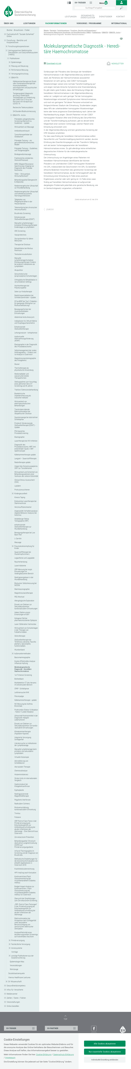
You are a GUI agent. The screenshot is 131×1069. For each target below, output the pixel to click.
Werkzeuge (14, 969)
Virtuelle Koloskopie (21, 757)
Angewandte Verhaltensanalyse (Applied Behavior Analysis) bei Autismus (25, 513)
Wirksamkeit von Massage (24, 127)
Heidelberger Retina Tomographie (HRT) (21, 520)
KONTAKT (120, 16)
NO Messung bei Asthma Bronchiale (23, 705)
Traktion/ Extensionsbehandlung (26, 390)
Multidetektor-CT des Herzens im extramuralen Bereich (25, 684)
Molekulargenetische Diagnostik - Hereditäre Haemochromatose (22, 669)
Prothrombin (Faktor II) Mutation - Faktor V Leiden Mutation (26, 711)
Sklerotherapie (19, 636)
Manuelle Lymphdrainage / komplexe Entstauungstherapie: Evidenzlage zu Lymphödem (25, 225)
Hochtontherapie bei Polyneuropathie (21, 287)
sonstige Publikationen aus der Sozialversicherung (22, 957)
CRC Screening (19, 231)
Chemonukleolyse (20, 771)
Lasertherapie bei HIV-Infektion (25, 441)
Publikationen (15, 58)
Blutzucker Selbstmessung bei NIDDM (25, 584)
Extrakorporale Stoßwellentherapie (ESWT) (24, 218)
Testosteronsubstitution (23, 254)
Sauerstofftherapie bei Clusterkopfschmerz (22, 553)
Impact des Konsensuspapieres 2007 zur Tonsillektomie (26, 467)
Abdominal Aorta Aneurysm (24, 317)
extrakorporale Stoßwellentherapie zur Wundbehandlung (22, 527)
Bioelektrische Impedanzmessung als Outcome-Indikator (22, 395)
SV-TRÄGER (11, 1028)
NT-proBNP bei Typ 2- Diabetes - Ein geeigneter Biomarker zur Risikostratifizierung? (26, 303)
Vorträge (14, 952)
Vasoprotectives (20, 235)
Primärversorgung (18, 940)
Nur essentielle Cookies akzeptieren (105, 1051)
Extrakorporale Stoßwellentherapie (21, 328)
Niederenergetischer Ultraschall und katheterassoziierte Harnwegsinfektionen (26, 193)
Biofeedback (19, 679)
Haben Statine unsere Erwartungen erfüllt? (22, 613)
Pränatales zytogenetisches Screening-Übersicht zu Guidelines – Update (24, 121)
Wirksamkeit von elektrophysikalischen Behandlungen (22, 403)
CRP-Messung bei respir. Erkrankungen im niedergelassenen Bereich (24, 571)
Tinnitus (17, 813)
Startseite (53, 30)
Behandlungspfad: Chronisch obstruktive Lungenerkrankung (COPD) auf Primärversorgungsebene (25, 844)
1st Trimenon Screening (23, 675)
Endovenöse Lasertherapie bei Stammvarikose (25, 502)
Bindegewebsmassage (22, 154)
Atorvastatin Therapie (22, 767)
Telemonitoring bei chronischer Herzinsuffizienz (25, 208)
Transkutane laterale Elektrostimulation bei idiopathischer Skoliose (22, 411)
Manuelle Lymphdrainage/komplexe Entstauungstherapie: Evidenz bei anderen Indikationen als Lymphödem (25, 262)
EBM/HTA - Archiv (19, 115)
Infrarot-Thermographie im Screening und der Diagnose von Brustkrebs (26, 853)
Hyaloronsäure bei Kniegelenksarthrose (22, 785)
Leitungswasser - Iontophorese (25, 333)
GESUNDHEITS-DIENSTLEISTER (88, 16)
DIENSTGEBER (105, 16)
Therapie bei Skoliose (22, 244)
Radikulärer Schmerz (22, 803)
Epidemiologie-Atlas (17, 961)
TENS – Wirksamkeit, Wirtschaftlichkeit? (22, 175)
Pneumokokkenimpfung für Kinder (24, 547)
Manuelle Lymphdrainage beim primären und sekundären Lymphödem (25, 751)
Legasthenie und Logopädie (24, 558)
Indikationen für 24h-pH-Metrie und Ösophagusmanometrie (25, 322)
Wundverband (19, 650)
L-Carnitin (17, 538)
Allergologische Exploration (24, 600)
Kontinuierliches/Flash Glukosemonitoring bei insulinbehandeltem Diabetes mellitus (25, 879)
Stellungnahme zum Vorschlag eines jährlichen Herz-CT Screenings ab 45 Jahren (25, 384)
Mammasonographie (22, 589)
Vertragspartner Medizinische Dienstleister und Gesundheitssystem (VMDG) (23, 52)
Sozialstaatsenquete (16, 973)
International (119, 23)
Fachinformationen (56, 23)
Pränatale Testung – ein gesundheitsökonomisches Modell (24, 142)
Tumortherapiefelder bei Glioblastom (23, 135)
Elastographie (19, 437)
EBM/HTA (14, 77)
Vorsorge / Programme (89, 23)
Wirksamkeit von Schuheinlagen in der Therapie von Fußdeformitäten (26, 630)
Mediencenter (12, 994)
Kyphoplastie (19, 790)
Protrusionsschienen (22, 490)
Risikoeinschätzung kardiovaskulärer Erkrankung (25, 808)
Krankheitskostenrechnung (24, 869)
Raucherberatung (20, 562)
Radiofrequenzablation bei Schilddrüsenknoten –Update (25, 296)
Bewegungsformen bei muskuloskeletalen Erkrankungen (22, 311)
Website (46, 30)
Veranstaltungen (16, 965)
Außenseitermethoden (22, 653)
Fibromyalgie (19, 696)
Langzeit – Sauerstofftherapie (25, 458)
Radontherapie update (22, 462)
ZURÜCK (50, 209)
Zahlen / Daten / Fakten (16, 998)
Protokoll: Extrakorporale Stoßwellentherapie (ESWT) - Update (24, 425)
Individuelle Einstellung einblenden (104, 1060)
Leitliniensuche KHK (21, 692)
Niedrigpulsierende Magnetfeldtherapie (21, 795)
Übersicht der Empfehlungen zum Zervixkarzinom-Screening (25, 899)
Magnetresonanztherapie (23, 593)
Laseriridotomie (20, 565)
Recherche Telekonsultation (23, 107)
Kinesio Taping (19, 497)
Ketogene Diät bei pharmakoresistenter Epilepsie (25, 619)
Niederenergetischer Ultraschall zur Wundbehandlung (26, 187)
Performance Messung (19, 70)
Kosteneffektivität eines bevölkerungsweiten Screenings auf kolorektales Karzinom (26, 934)
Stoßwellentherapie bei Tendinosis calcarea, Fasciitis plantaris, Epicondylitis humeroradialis (25, 643)
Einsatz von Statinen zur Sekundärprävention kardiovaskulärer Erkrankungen (25, 606)
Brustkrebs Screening (22, 213)
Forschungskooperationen (18, 46)
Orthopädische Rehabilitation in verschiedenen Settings (25, 281)
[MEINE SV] (105, 2)
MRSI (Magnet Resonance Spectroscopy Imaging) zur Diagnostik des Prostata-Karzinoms (24, 167)
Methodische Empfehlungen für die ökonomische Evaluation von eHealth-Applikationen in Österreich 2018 (26, 862)
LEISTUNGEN (71, 16)
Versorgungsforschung (19, 74)
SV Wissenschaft (15, 981)
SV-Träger (80, 2)
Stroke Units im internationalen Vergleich (25, 779)
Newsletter (118, 63)
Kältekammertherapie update (25, 455)
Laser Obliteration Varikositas (25, 624)
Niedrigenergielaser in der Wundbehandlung (23, 578)
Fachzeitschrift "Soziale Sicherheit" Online (20, 35)
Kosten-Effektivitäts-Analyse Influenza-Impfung (24, 662)
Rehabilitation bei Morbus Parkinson (23, 249)
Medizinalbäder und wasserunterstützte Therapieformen (21, 376)
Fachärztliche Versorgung (20, 944)
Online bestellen (13, 1006)
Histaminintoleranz (21, 774)
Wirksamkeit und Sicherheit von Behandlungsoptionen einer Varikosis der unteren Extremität (26, 474)
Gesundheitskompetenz (16, 985)
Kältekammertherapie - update (25, 700)
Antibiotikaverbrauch (22, 131)
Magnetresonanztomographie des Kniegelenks (25, 359)
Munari (17, 364)
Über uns (9, 23)
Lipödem (17, 486)
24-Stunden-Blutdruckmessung (24, 111)
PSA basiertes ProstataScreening (21, 432)
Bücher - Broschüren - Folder (18, 30)
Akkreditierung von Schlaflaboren (21, 762)
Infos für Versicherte (15, 989)
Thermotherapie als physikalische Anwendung (23, 369)
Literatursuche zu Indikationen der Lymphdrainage (25, 744)
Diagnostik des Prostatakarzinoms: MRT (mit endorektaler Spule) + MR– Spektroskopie (25, 448)
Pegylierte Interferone (22, 800)
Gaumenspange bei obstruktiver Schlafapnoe (26, 418)
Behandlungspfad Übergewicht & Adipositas (25, 181)
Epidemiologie (16, 62)
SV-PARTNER (52, 1028)
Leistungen (29, 23)
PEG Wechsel (19, 597)
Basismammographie (22, 657)
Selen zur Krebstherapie (23, 291)
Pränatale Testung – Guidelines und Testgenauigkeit (25, 149)
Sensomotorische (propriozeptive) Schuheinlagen (25, 275)
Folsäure (17, 817)
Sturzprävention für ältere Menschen (23, 239)
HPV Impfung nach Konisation (25, 873)
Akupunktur (18, 270)
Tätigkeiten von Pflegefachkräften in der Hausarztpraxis (23, 201)
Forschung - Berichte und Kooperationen (17, 41)
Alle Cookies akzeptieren (105, 1043)
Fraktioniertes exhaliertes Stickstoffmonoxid (23, 159)
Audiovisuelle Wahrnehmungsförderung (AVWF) (23, 338)
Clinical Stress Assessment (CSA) (24, 481)
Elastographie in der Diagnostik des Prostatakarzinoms (25, 345)
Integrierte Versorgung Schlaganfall (22, 738)
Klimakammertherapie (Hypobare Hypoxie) (22, 732)
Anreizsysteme (16, 948)
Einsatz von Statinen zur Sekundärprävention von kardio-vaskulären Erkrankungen (26, 725)
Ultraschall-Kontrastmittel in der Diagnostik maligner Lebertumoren (26, 718)
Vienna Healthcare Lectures (19, 977)
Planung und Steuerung (19, 66)
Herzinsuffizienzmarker (23, 507)
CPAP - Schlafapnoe (21, 688)
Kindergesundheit (20, 493)
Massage (17, 542)
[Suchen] (122, 8)
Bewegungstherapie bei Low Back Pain (24, 533)
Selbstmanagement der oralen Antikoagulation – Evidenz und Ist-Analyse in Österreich (25, 352)
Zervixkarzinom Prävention (24, 837)
